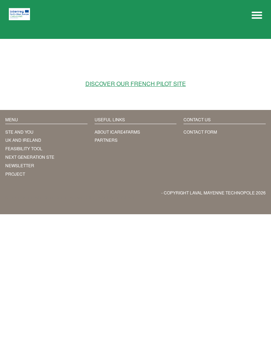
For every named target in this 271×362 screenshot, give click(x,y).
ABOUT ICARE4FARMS (117, 132)
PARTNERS (106, 140)
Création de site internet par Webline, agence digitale (70, 197)
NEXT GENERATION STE (29, 157)
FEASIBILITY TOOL (23, 148)
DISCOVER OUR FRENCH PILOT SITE (135, 84)
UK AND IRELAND (23, 140)
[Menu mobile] (257, 14)
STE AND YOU (19, 132)
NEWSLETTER (19, 165)
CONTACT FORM (200, 132)
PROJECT (15, 174)
